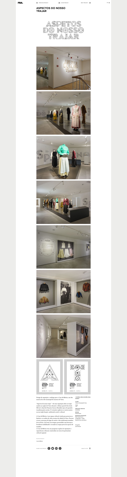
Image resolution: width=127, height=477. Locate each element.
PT (107, 2)
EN (109, 2)
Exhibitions (78, 397)
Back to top (85, 448)
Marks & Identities (84, 397)
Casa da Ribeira (39, 441)
